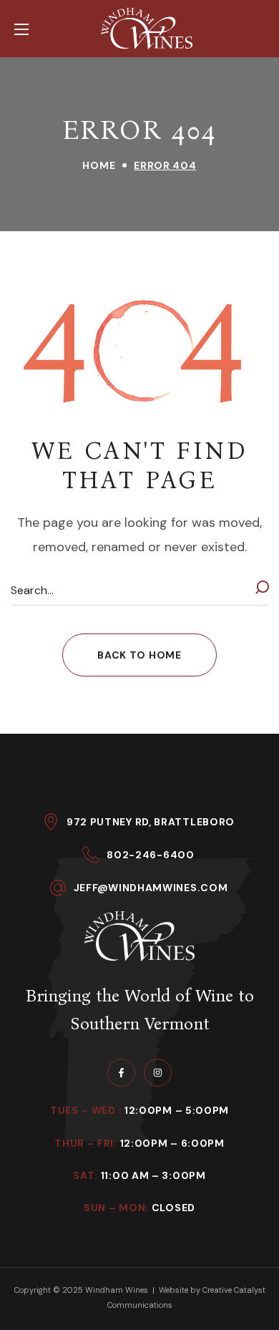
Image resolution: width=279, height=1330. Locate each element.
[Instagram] (158, 1073)
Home (98, 165)
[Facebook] (121, 1073)
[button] (139, 655)
